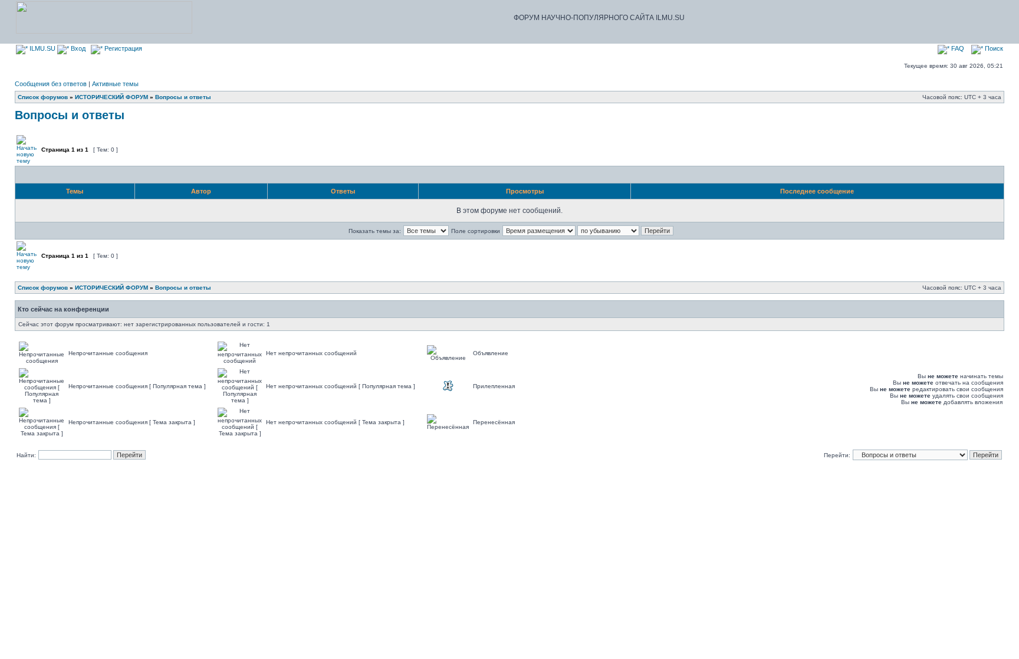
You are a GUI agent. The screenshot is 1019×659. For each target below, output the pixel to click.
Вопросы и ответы (183, 97)
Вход (77, 48)
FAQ (956, 48)
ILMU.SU (41, 48)
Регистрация (122, 48)
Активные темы (115, 83)
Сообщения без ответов (51, 83)
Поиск (993, 48)
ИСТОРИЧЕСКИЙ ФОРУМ (111, 97)
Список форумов (43, 97)
